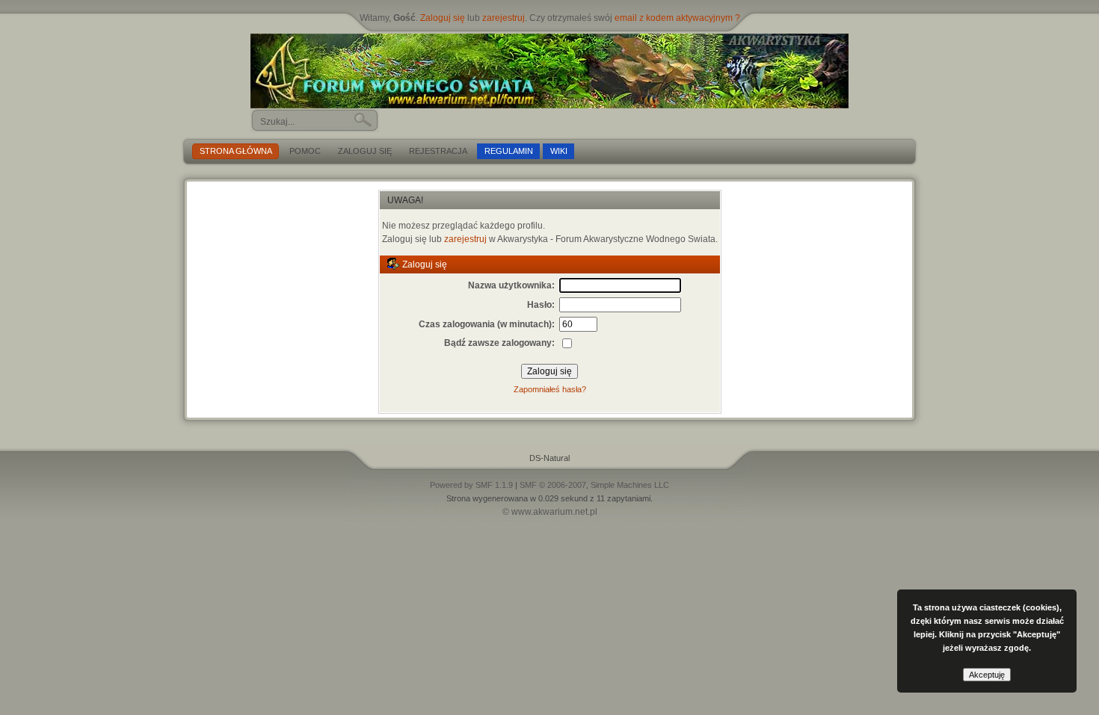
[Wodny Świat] (549, 71)
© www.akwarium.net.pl (549, 512)
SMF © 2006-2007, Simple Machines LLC (594, 484)
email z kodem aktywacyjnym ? (677, 18)
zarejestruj (503, 18)
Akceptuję (987, 674)
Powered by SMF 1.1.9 (471, 484)
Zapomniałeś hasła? (550, 389)
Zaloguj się (442, 18)
